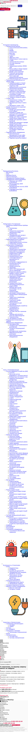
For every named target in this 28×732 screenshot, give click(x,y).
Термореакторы (14, 317)
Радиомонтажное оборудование (15, 132)
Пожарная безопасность (13, 580)
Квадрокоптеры (13, 568)
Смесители (12, 429)
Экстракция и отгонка (15, 318)
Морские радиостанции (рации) (18, 504)
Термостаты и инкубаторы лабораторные (16, 298)
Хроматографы (13, 291)
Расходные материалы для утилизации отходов (17, 93)
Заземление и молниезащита (14, 623)
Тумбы (11, 56)
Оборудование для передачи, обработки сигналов (17, 573)
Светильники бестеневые (16, 61)
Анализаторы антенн (15, 241)
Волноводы (12, 440)
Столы (11, 49)
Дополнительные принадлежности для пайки (17, 134)
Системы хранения (14, 63)
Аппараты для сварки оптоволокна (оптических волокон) (16, 487)
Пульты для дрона (14, 579)
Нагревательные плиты (16, 256)
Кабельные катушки (15, 470)
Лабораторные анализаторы (17, 249)
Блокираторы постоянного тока (18, 377)
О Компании (3, 703)
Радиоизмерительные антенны (18, 242)
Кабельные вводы (14, 436)
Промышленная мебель (13, 46)
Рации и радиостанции (12, 489)
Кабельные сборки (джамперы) (18, 454)
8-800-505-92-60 (14, 0)
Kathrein (11, 405)
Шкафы (11, 50)
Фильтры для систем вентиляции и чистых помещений (15, 289)
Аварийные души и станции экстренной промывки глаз (17, 83)
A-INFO (11, 398)
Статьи (1, 648)
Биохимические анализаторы (17, 331)
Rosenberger (9, 528)
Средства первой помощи (16, 95)
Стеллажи (12, 54)
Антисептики (13, 52)
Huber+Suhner (13, 403)
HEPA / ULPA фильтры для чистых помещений (17, 269)
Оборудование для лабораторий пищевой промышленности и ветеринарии (15, 279)
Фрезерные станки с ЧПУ (16, 105)
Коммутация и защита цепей (17, 416)
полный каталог (4, 685)
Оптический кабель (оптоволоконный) (14, 465)
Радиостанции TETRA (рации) (18, 497)
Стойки (11, 60)
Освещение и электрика (13, 630)
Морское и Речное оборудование (15, 586)
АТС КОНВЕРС (10, 629)
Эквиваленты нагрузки (15, 391)
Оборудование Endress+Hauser (15, 178)
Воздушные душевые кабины (17, 272)
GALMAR (12, 625)
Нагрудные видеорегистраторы (15, 585)
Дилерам (2, 650)
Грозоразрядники (14, 447)
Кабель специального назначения (15, 462)
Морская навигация (15, 587)
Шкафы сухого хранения (16, 71)
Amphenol (9, 525)
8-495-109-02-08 (7, 2)
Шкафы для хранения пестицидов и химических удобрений (16, 129)
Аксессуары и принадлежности (18, 238)
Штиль (8, 633)
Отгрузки (2, 654)
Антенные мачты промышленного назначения (17, 410)
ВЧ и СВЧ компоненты (15, 412)
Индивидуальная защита (16, 582)
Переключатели (13, 427)
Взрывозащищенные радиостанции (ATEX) (15, 501)
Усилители (12, 423)
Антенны (11, 372)
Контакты (2, 655)
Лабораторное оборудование (14, 245)
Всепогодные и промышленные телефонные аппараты (18, 518)
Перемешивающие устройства (18, 305)
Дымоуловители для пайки (17, 136)
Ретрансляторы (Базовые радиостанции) (16, 506)
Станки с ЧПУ (10, 98)
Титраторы (12, 260)
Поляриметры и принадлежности (14, 308)
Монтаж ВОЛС (10, 480)
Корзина (3, 657)
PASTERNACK (10, 526)
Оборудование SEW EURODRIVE (16, 179)
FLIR (10, 229)
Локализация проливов (16, 88)
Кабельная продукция (12, 434)
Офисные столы (14, 57)
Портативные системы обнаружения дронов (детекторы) (15, 576)
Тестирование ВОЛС (15, 482)
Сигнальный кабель (15, 478)
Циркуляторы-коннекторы (16, 385)
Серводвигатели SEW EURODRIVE (15, 190)
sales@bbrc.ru (4, 7)
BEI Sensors (9, 172)
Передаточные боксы (15, 283)
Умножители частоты (15, 430)
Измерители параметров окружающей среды (16, 231)
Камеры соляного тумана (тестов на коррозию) (16, 274)
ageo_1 (2, 698)
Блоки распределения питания (18, 382)
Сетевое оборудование (16, 396)
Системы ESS (13, 636)
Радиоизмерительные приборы (15, 239)
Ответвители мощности (16, 384)
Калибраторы (13, 233)
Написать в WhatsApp (7, 699)
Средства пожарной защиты (17, 97)
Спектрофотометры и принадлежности (15, 258)
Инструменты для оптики (16, 484)
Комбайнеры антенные (16, 426)
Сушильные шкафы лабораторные (15, 300)
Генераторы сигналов (15, 243)
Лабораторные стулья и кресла (18, 59)
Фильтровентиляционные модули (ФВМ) (16, 285)
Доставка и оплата (4, 642)
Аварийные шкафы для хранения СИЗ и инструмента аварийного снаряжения (18, 114)
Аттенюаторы (13, 451)
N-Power (8, 628)
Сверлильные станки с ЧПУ (17, 100)
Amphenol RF (13, 401)
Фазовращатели (14, 392)
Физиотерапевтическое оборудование (16, 336)
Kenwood (12, 513)
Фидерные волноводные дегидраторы (16, 379)
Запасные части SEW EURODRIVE (15, 181)
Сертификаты (3, 652)
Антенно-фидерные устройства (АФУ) (17, 371)
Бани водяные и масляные (17, 250)
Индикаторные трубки (15, 253)
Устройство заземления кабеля (18, 442)
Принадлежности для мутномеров (15, 303)
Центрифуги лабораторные (17, 293)
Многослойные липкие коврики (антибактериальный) (18, 69)
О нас (1, 644)
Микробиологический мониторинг (15, 333)
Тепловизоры (13, 228)
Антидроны (12, 569)
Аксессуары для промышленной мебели (16, 76)
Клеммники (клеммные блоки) (17, 471)
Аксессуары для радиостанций (18, 511)
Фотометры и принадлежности (18, 262)
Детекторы (12, 425)
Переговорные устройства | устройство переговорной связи (18, 523)
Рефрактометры (14, 310)
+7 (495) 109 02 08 (5, 689)
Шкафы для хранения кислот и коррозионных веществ (18, 126)
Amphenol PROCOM (15, 399)
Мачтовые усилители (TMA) (17, 386)
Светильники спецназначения (18, 632)
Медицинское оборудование (14, 322)
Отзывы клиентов (4, 647)
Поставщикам (3, 651)
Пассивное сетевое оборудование (15, 418)
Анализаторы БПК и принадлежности (15, 264)
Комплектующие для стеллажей (18, 78)
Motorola (11, 512)
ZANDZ (11, 626)
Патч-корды (12, 477)
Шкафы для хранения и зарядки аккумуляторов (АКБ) (18, 123)
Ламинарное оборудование (17, 276)
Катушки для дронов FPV (16, 571)
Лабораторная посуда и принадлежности (16, 247)
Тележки (11, 64)
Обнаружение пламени (16, 583)
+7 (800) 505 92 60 (5, 691)
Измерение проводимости (16, 252)
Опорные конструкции (15, 433)
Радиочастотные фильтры (16, 381)
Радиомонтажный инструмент (18, 138)
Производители (3, 645)
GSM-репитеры (13, 394)
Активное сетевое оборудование (14, 407)
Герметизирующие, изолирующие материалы (16, 456)
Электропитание (11, 635)
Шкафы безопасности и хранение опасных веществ (16, 107)
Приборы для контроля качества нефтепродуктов (16, 315)
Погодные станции (14, 589)
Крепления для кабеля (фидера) (18, 453)
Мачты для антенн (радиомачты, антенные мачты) (18, 374)
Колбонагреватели (14, 255)
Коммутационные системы (17, 521)
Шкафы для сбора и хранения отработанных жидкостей (18, 117)
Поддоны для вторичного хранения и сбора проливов (17, 90)
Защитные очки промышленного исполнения (17, 86)
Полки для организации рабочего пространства (16, 73)
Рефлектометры (14, 481)
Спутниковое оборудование (14, 529)
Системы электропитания (16, 637)
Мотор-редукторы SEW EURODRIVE (16, 184)
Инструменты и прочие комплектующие (16, 414)
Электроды (12, 267)
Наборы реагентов (14, 266)
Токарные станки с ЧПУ (16, 101)
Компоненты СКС (14, 475)
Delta (7, 174)
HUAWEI (11, 402)
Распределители (14, 432)
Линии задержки (14, 443)
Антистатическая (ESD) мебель (18, 47)
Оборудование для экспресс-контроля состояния (17, 236)
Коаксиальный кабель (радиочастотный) (15, 438)
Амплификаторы (14, 324)
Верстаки (12, 53)
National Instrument (11, 176)
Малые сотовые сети (15, 395)
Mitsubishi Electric (11, 175)
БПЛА (8, 566)
